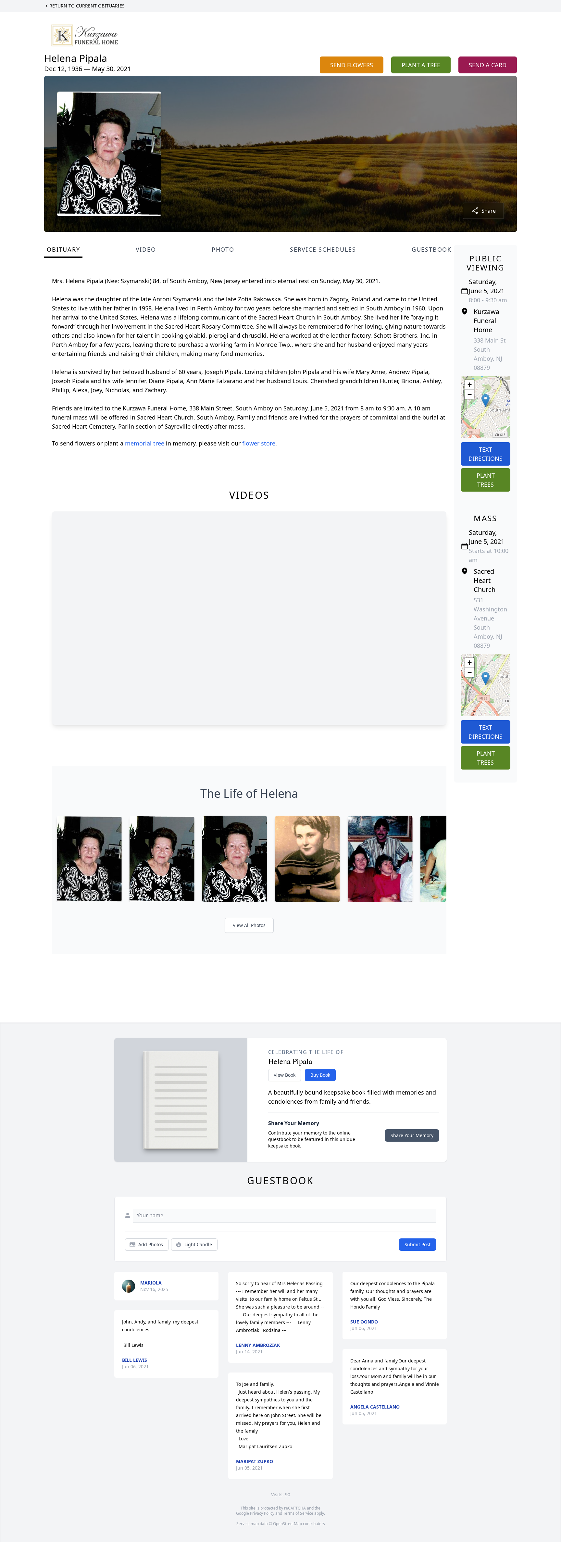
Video (146, 249)
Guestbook (432, 249)
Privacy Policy (262, 1513)
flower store (258, 443)
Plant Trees (486, 479)
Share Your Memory (412, 1135)
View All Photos (249, 925)
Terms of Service (298, 1513)
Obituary (63, 249)
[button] (485, 400)
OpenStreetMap (287, 1523)
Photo (223, 249)
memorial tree (144, 443)
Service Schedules (323, 249)
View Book (284, 1075)
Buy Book (320, 1075)
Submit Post (417, 1244)
